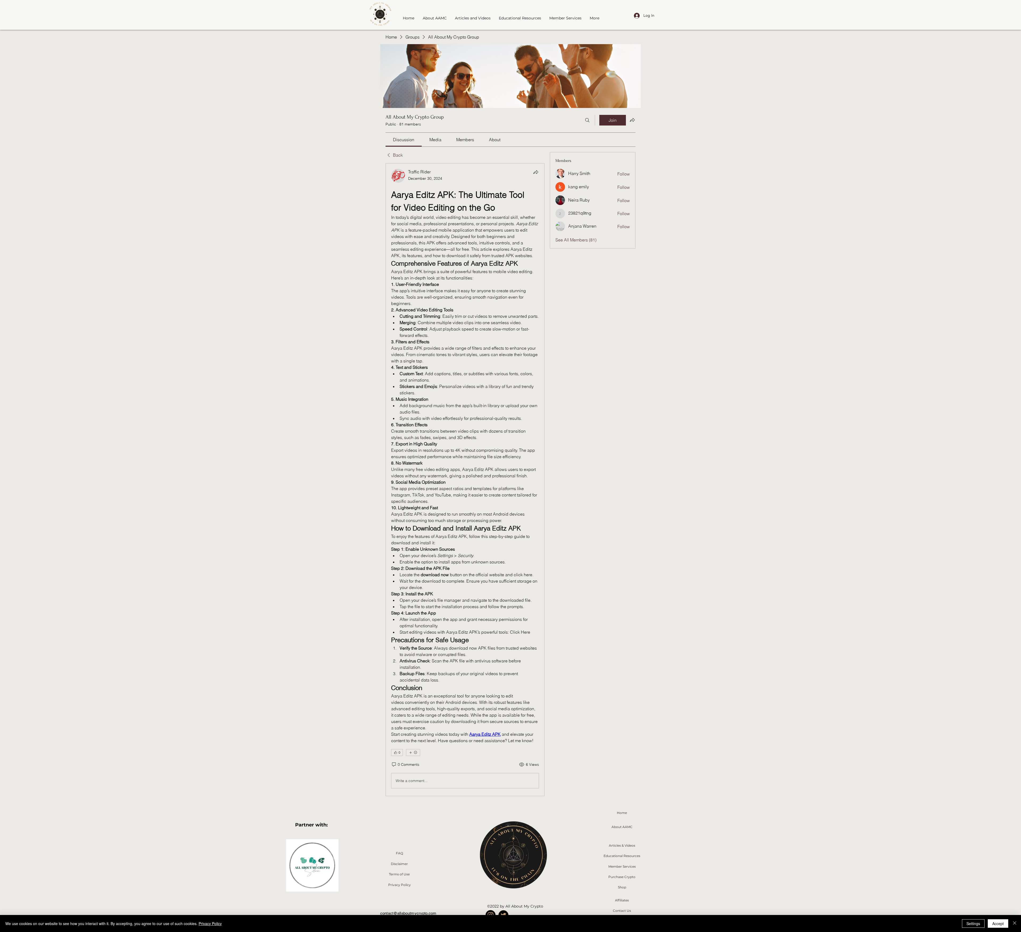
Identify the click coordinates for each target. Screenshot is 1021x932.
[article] (465, 479)
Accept (998, 923)
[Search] (587, 120)
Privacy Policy (210, 923)
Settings (973, 923)
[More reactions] (413, 752)
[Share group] (632, 120)
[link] (403, 139)
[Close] (1014, 923)
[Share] (536, 172)
